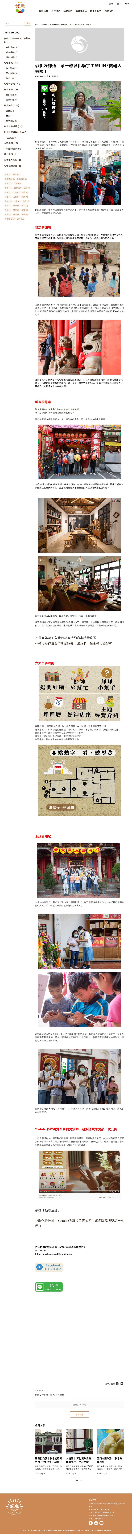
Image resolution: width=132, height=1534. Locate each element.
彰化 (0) (16, 174)
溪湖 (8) (25, 196)
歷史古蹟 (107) (12, 73)
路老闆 (108, 1530)
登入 (119, 3)
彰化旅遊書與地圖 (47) (15, 132)
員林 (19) (8, 201)
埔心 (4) (25, 205)
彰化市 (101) (10, 219)
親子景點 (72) (12, 68)
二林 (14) (18, 188)
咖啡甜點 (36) (12, 121)
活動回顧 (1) (11, 57)
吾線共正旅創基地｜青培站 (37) (17, 40)
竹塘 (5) (8, 205)
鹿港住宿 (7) (11, 100)
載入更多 (79, 1414)
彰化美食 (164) (11, 105)
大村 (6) (17, 201)
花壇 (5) (16, 196)
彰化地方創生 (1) (12, 159)
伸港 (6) (8, 196)
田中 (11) (20, 219)
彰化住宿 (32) (11, 89)
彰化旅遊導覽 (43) (13, 126)
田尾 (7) (27, 188)
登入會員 (59, 1394)
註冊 (111, 3)
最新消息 (54, 76)
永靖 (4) (25, 192)
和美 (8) (25, 214)
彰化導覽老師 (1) (13, 148)
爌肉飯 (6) (10, 111)
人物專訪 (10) (11, 143)
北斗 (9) (16, 192)
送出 (28, 23)
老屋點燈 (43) (12, 137)
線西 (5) (16, 214)
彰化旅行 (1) (22, 179)
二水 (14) (18, 183)
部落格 (44, 24)
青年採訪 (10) (12, 47)
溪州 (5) (8, 192)
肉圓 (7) (9, 116)
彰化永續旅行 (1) (12, 165)
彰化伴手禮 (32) (12, 83)
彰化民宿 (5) (11, 95)
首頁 (37, 24)
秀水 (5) (8, 210)
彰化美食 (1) (10, 179)
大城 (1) (26, 201)
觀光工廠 (10, 78)
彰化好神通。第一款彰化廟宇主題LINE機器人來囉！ (70, 24)
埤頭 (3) (25, 210)
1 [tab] (77, 1481)
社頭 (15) (8, 183)
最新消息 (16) (12, 32)
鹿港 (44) (8, 188)
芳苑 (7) (16, 205)
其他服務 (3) (10, 153)
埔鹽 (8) (16, 210)
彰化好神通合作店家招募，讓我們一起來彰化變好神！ (77, 643)
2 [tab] (81, 1481)
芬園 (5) (8, 174)
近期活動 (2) (11, 52)
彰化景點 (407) (11, 62)
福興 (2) (8, 214)
